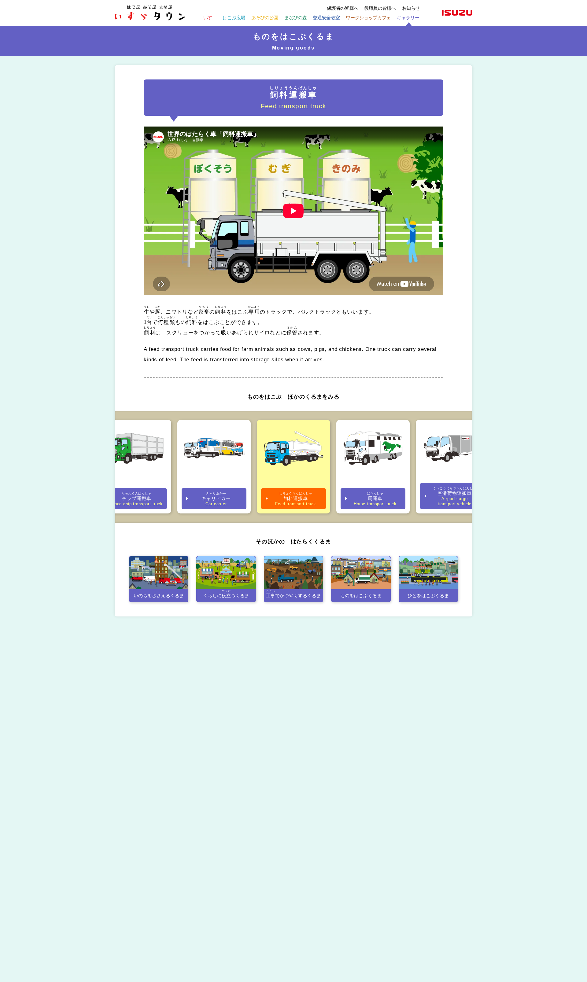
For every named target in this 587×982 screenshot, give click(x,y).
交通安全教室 (326, 17)
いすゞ (210, 17)
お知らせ (411, 8)
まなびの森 (295, 17)
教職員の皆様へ (380, 8)
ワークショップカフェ (368, 17)
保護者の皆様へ (342, 8)
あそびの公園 (264, 17)
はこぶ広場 (234, 17)
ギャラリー (408, 17)
